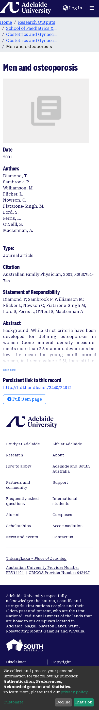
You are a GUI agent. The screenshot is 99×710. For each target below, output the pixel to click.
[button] (65, 8)
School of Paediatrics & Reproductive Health (31, 28)
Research (14, 455)
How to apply (18, 466)
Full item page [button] (26, 399)
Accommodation (68, 526)
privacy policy (74, 692)
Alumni (13, 515)
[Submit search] (59, 8)
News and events (22, 537)
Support (60, 482)
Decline (63, 702)
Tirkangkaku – (36, 558)
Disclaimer (16, 662)
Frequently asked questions (22, 501)
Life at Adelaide (67, 444)
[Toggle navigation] (92, 8)
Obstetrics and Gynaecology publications (31, 40)
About (58, 455)
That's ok (83, 702)
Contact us (63, 537)
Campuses (62, 515)
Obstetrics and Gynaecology (31, 34)
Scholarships (18, 526)
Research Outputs (36, 22)
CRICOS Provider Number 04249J (59, 573)
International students (65, 501)
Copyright (61, 662)
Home (6, 22)
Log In (76, 8)
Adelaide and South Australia (71, 468)
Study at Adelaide (23, 444)
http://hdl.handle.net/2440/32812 (37, 387)
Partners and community (18, 484)
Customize (13, 702)
